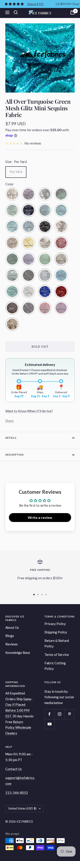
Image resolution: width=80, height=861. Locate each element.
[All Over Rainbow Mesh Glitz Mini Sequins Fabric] (12, 308)
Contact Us (13, 769)
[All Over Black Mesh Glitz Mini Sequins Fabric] (45, 226)
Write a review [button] (40, 517)
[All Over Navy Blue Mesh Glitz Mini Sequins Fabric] (28, 210)
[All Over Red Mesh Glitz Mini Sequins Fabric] (61, 291)
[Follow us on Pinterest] (69, 714)
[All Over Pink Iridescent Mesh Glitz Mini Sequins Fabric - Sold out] (45, 308)
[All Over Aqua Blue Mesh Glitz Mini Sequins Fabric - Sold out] (61, 210)
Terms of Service (56, 655)
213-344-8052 (16, 793)
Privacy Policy (55, 624)
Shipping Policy (55, 632)
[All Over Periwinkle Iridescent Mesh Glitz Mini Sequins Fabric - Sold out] (45, 210)
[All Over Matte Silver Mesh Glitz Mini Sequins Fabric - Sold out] (45, 194)
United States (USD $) (22, 808)
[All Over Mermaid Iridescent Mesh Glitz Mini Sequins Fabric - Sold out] (61, 194)
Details (10, 437)
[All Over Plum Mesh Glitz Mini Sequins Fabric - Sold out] (28, 308)
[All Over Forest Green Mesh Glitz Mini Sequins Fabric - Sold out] (12, 259)
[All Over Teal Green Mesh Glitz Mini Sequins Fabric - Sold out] (12, 291)
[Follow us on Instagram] (59, 714)
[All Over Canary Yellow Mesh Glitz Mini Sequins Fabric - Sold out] (28, 243)
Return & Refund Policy (56, 643)
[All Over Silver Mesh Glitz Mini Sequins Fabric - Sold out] (28, 291)
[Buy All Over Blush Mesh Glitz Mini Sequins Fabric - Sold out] (61, 226)
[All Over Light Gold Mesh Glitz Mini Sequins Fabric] (61, 259)
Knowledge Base (17, 653)
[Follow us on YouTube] (49, 724)
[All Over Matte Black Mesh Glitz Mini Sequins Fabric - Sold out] (28, 275)
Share (9, 421)
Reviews (11, 644)
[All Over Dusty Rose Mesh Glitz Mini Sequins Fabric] (61, 243)
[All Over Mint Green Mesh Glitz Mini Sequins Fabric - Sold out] (12, 210)
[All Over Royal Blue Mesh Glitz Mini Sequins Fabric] (45, 291)
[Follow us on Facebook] (49, 714)
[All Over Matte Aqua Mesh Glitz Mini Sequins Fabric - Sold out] (12, 275)
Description (14, 454)
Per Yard (16, 172)
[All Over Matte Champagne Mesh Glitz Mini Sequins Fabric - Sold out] (45, 243)
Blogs (9, 636)
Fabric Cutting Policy (55, 666)
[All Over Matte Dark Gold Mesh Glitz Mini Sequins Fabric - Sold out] (12, 194)
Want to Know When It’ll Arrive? (29, 411)
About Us (12, 627)
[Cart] (72, 12)
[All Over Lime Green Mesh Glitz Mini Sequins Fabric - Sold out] (45, 259)
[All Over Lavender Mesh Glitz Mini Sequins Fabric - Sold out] (28, 259)
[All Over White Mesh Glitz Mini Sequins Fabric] (45, 275)
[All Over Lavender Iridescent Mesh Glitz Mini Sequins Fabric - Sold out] (61, 308)
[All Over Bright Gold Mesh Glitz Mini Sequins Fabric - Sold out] (12, 243)
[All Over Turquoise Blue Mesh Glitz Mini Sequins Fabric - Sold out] (61, 275)
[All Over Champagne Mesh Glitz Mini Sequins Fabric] (12, 324)
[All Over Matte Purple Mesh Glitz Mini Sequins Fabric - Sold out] (28, 194)
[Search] (16, 12)
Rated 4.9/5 (35, 4)
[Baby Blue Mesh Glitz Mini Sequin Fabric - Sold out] (28, 226)
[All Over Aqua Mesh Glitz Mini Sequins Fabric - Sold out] (12, 226)
